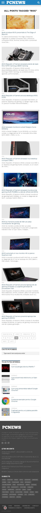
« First (17, 334)
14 (33, 334)
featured (5, 492)
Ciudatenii (19, 492)
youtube (23, 487)
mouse (19, 497)
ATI (26, 494)
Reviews (17, 505)
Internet (28, 482)
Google (33, 484)
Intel (21, 479)
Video (16, 479)
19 (20, 338)
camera (20, 494)
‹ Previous (26, 334)
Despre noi (26, 505)
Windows (11, 489)
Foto (12, 492)
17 (12, 338)
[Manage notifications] (5, 507)
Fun (9, 482)
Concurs (31, 494)
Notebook (20, 484)
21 (29, 338)
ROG (22, 482)
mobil (4, 482)
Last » (12, 341)
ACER (29, 489)
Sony (3, 487)
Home (4, 505)
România (5, 497)
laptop (18, 489)
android (35, 479)
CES (8, 487)
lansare (5, 494)
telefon (9, 479)
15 (3, 338)
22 (34, 338)
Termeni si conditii (14, 508)
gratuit (12, 497)
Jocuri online (6, 484)
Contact (35, 505)
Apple (4, 489)
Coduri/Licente (29, 508)
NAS (36, 492)
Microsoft (14, 487)
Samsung (27, 479)
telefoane (15, 482)
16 (7, 338)
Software (12, 494)
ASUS (3, 479)
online (26, 492)
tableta (30, 487)
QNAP (24, 489)
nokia (32, 492)
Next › (5, 341)
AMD (14, 484)
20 (25, 338)
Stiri (10, 505)
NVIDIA (28, 484)
